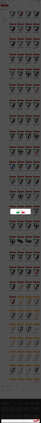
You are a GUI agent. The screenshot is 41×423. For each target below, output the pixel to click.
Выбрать (23, 212)
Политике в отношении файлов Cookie (24, 421)
